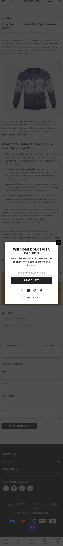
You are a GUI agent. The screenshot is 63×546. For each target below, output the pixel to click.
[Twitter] (41, 290)
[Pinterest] (34, 290)
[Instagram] (28, 290)
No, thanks (33, 297)
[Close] (58, 242)
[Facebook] (22, 290)
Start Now (31, 280)
